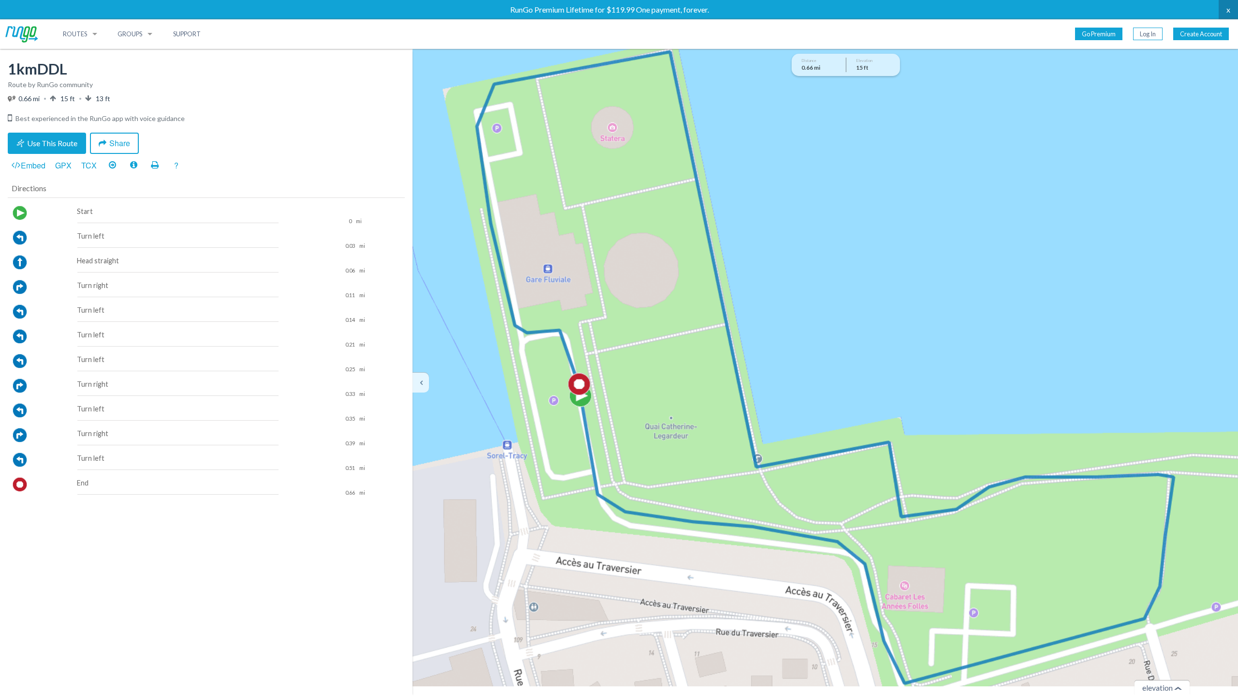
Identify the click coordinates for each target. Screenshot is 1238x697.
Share (119, 143)
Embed (33, 165)
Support (187, 34)
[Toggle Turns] (112, 165)
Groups (130, 34)
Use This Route (52, 143)
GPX (63, 165)
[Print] (154, 165)
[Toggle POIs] (133, 165)
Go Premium (1099, 34)
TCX (89, 165)
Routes (75, 34)
